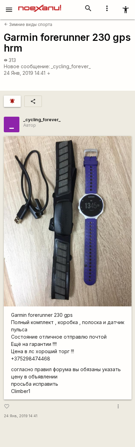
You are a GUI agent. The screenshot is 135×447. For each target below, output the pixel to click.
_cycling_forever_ (71, 66)
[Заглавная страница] (39, 5)
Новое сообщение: (27, 66)
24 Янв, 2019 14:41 (27, 73)
